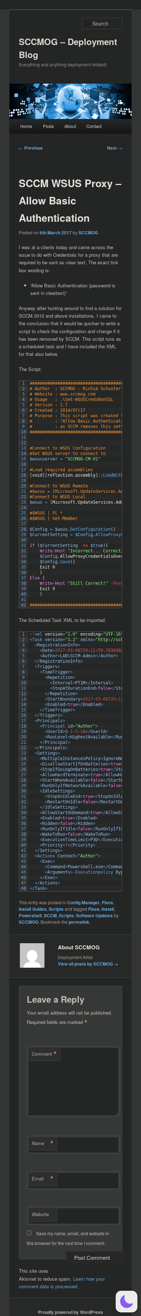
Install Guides (33, 909)
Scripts (56, 909)
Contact (94, 126)
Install (108, 909)
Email (43, 1178)
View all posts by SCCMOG (88, 963)
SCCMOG (88, 232)
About (70, 126)
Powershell (30, 915)
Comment (44, 1054)
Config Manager (83, 902)
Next (114, 148)
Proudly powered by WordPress (70, 1312)
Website (40, 1214)
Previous (31, 148)
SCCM (50, 915)
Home (26, 126)
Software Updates (94, 915)
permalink (79, 922)
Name (43, 1143)
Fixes (107, 902)
